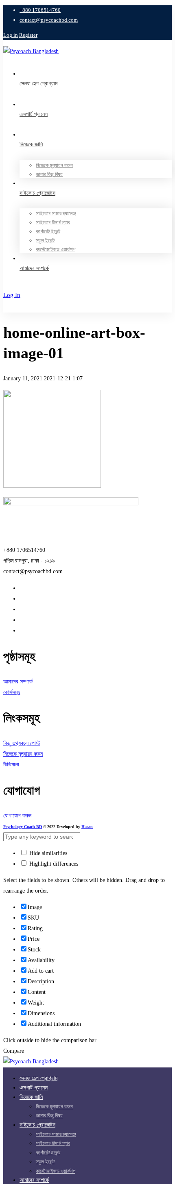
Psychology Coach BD (22, 826)
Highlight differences (53, 864)
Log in (10, 35)
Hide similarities (47, 853)
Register (28, 35)
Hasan (87, 826)
